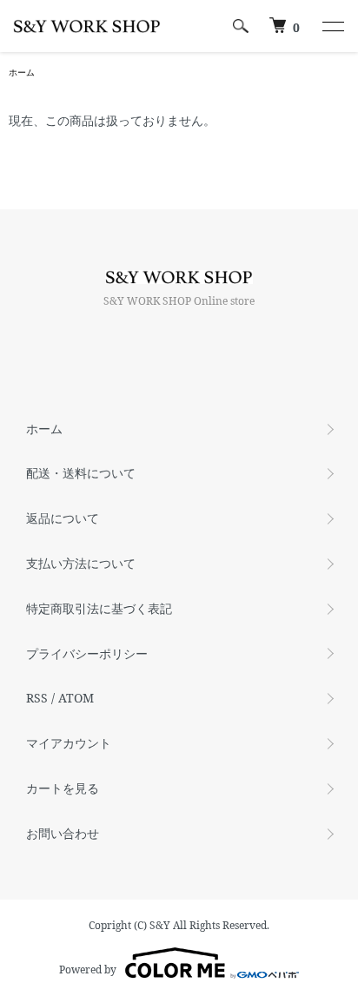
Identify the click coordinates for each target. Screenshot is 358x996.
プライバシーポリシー (87, 653)
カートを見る (62, 788)
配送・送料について (81, 473)
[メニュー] (332, 26)
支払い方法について (81, 563)
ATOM (76, 697)
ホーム (22, 72)
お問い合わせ (62, 833)
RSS (37, 697)
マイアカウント (68, 743)
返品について (62, 518)
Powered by (87, 969)
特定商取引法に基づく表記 (99, 608)
